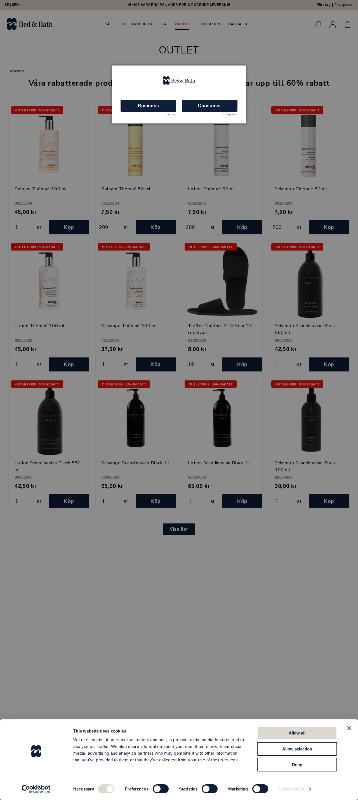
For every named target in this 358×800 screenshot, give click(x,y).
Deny (297, 764)
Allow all (297, 733)
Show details (291, 789)
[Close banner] (349, 728)
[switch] (161, 788)
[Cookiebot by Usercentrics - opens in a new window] (36, 789)
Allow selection (297, 749)
